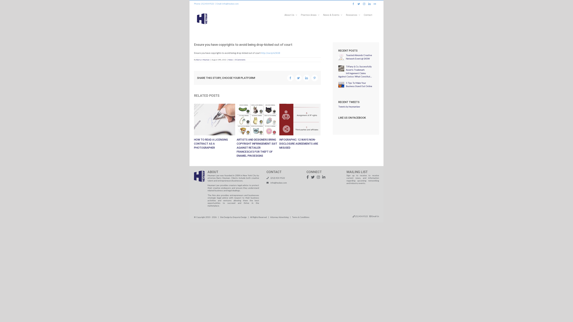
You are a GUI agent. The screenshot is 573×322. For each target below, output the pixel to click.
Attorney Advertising (279, 217)
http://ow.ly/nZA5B (270, 53)
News (230, 60)
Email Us (375, 216)
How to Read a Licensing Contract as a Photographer (209, 119)
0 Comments (240, 60)
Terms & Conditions (300, 217)
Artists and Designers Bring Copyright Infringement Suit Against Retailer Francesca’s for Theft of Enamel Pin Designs (252, 119)
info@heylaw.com (279, 182)
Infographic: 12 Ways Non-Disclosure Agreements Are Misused (294, 119)
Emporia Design (240, 217)
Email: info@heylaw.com (228, 3)
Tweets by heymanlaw (349, 106)
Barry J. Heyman (203, 60)
